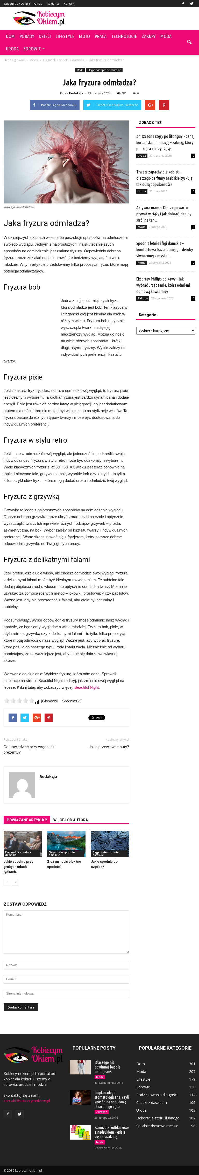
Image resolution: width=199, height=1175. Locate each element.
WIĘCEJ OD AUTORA (70, 820)
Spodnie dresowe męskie (157, 1125)
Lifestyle (64, 36)
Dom (10, 36)
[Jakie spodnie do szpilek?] (110, 844)
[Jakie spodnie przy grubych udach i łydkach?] (23, 844)
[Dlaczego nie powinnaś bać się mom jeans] (80, 1067)
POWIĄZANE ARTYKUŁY (27, 820)
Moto (84, 36)
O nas (38, 3)
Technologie (124, 36)
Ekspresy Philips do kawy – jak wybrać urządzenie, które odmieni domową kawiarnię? (163, 285)
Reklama (53, 3)
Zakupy (149, 36)
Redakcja (76, 93)
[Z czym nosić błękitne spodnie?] (66, 844)
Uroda (12, 48)
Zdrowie (32, 48)
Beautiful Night (86, 687)
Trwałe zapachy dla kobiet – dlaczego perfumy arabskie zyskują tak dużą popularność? (164, 178)
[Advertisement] (134, 18)
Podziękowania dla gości (156, 1094)
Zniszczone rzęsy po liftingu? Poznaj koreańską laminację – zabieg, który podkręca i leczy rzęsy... (165, 142)
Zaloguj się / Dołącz (17, 3)
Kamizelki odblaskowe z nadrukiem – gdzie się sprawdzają (112, 1132)
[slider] (19, 701)
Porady (26, 36)
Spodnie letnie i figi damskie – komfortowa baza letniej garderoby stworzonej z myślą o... (164, 249)
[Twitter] (191, 4)
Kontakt (69, 3)
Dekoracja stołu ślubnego (158, 1118)
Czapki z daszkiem (151, 1102)
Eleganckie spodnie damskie (104, 70)
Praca (100, 36)
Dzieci (45, 36)
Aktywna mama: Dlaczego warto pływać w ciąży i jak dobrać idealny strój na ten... (163, 213)
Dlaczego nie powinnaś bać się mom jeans (107, 1067)
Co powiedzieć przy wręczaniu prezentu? (29, 750)
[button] (189, 42)
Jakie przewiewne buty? (109, 747)
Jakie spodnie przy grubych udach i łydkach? (18, 867)
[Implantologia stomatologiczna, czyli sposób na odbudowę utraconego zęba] (80, 1097)
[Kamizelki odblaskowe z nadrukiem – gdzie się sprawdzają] (80, 1132)
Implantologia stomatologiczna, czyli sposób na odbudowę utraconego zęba (112, 1099)
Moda (166, 36)
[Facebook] (183, 4)
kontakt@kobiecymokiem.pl (27, 1100)
